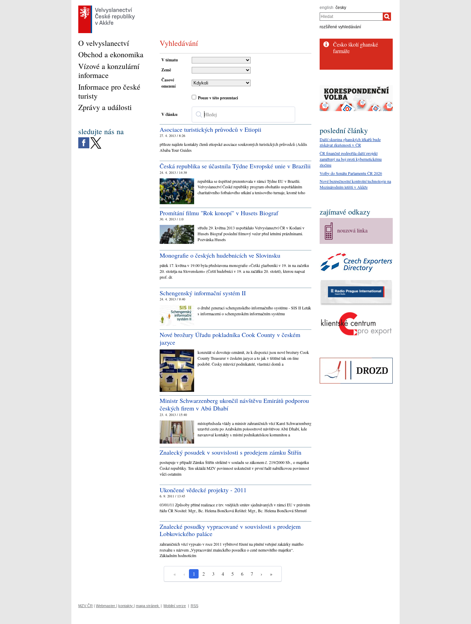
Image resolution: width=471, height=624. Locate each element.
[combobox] (351, 16)
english (326, 7)
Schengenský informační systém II (203, 293)
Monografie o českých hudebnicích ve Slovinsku (220, 255)
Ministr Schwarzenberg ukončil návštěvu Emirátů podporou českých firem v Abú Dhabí (234, 404)
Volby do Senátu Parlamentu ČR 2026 (351, 173)
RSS (194, 606)
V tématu (169, 60)
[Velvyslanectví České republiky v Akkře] (106, 7)
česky (340, 7)
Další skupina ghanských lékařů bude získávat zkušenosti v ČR (350, 142)
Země (166, 70)
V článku (169, 114)
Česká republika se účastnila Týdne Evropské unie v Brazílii (235, 166)
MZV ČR (85, 606)
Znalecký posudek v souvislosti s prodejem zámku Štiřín (230, 452)
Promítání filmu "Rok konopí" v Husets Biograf (219, 213)
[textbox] (243, 114)
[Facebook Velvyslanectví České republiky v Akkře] (83, 139)
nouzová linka (352, 230)
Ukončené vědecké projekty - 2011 (203, 490)
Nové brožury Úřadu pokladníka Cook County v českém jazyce (230, 338)
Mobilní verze (174, 606)
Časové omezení (168, 83)
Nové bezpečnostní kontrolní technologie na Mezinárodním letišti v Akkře (355, 184)
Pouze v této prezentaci (218, 98)
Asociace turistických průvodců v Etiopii (210, 129)
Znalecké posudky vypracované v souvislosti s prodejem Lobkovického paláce (230, 530)
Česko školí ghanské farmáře (355, 48)
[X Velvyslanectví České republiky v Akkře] (95, 139)
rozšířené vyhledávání (340, 27)
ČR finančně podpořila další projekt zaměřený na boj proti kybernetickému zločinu (351, 159)
